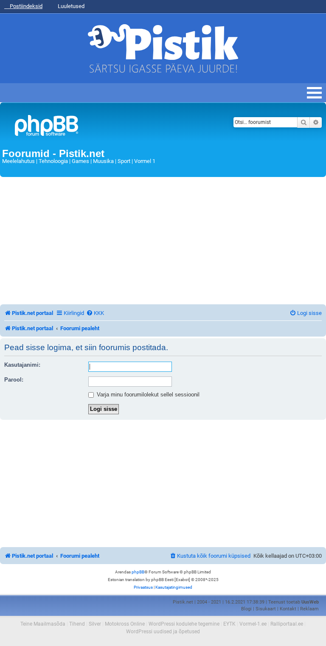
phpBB (138, 572)
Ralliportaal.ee (286, 624)
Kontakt (288, 609)
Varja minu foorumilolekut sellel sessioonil (147, 394)
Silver (95, 624)
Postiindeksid (25, 6)
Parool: (13, 379)
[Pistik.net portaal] (106, 127)
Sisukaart (266, 609)
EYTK (229, 624)
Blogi (246, 609)
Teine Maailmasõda (42, 624)
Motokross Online (125, 624)
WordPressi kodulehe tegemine (184, 624)
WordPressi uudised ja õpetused (163, 632)
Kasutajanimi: (22, 365)
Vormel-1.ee (253, 624)
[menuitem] (95, 313)
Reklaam (309, 609)
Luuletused (70, 6)
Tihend (77, 624)
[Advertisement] (163, 240)
